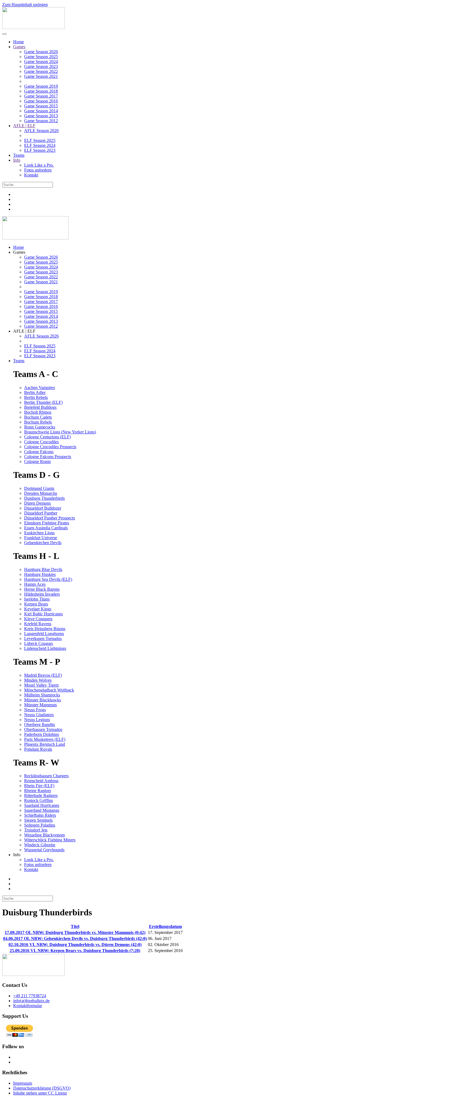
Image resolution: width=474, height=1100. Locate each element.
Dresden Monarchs (40, 493)
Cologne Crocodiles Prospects (50, 446)
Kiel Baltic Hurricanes (43, 614)
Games (19, 46)
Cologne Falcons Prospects (47, 456)
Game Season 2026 (41, 51)
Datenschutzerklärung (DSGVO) (41, 1088)
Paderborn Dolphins (41, 734)
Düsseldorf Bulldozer (42, 508)
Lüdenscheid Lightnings (45, 648)
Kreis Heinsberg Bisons (44, 628)
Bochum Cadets (38, 417)
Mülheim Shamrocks (42, 695)
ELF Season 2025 (39, 140)
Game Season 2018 (41, 91)
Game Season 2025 (41, 56)
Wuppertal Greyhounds (44, 849)
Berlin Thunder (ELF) (43, 402)
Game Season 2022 (41, 71)
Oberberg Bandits (39, 724)
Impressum (22, 1083)
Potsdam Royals (38, 749)
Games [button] (19, 252)
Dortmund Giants (39, 488)
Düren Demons (37, 503)
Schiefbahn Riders (40, 815)
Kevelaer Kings (37, 609)
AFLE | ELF (24, 125)
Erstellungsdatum (165, 926)
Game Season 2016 (41, 101)
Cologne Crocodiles (41, 441)
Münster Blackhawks (42, 700)
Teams (18, 155)
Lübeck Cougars (38, 643)
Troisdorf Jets (35, 830)
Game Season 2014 (41, 110)
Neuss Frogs (35, 709)
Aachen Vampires (39, 387)
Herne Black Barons (42, 589)
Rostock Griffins (38, 800)
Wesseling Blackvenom (44, 835)
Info (16, 160)
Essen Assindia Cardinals (46, 527)
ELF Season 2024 (39, 145)
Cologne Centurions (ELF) (47, 437)
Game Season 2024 (41, 61)
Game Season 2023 (41, 66)
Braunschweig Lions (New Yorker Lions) (60, 432)
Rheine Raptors (37, 790)
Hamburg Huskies (40, 574)
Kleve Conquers (38, 618)
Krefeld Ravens (37, 623)
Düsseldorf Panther (40, 513)
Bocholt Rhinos (37, 412)
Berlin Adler (35, 392)
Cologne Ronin (37, 461)
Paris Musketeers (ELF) (44, 739)
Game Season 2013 (41, 115)
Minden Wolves (38, 680)
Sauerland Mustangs (41, 810)
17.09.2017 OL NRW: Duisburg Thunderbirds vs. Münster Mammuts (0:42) (75, 932)
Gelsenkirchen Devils (42, 542)
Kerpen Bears (36, 604)
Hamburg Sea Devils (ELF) (48, 579)
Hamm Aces (35, 584)
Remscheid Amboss (41, 780)
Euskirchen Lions (39, 532)
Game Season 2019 (41, 86)
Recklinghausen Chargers (46, 775)
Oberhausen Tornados (43, 729)
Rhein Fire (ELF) (39, 785)
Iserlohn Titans (37, 599)
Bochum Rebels (38, 422)
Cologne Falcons (38, 451)
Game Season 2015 (41, 106)
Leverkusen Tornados (43, 638)
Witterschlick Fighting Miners (49, 840)
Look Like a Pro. (39, 165)
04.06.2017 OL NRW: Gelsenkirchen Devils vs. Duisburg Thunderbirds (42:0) (75, 938)
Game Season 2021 (41, 76)
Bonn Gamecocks (39, 427)
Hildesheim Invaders (42, 594)
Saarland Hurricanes (41, 805)
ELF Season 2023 (39, 150)
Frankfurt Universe (40, 537)
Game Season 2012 (41, 120)
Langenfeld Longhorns (44, 633)
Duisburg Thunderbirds (44, 498)
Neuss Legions (37, 719)
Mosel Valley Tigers (41, 685)
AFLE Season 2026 (41, 130)
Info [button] (16, 854)
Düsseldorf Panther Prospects (49, 518)
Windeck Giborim (39, 844)
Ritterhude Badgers (41, 795)
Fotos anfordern (38, 170)
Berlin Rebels (36, 397)
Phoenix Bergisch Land (44, 744)
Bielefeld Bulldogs (40, 407)
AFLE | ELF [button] (24, 331)
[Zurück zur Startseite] (33, 27)
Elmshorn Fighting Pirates (46, 523)
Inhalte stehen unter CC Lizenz (40, 1093)
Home (18, 41)
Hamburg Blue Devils (43, 569)
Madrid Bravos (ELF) (43, 675)
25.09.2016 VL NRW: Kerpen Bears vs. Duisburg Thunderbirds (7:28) (75, 950)
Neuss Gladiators (39, 714)
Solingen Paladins (39, 825)
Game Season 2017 (41, 96)
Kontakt (31, 175)
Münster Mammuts (40, 704)
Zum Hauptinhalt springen (25, 4)
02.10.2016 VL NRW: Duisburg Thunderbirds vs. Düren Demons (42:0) (75, 944)
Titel (75, 926)
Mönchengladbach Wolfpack (49, 690)
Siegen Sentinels (38, 820)
